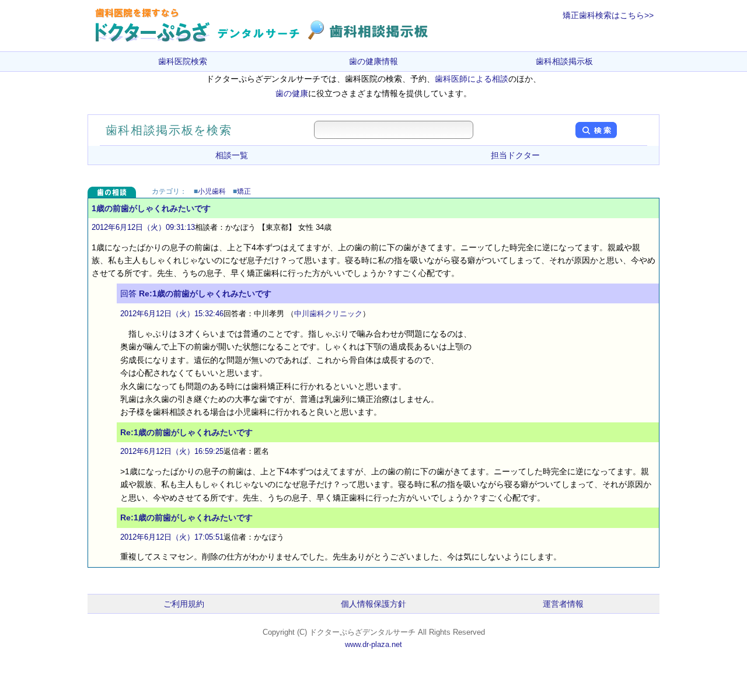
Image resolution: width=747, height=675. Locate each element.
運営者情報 (563, 603)
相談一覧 (231, 155)
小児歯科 (212, 191)
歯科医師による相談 (471, 78)
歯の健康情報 (373, 61)
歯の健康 (291, 93)
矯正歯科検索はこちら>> (608, 15)
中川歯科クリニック (328, 313)
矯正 (244, 191)
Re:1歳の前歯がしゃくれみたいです (205, 293)
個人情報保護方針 (373, 603)
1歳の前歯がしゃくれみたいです (151, 208)
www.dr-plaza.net (373, 644)
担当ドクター (515, 155)
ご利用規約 (183, 603)
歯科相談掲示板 (564, 61)
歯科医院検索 (182, 61)
